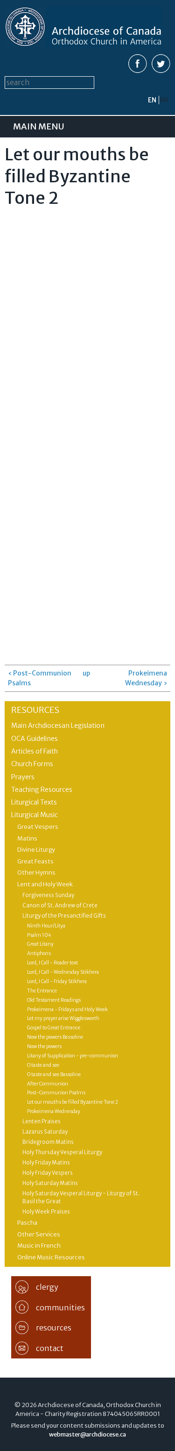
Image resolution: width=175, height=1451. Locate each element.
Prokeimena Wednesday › (146, 678)
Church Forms (32, 764)
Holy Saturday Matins (50, 1183)
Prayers (23, 777)
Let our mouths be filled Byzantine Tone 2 (72, 1102)
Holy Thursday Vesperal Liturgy (62, 1152)
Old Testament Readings (54, 1000)
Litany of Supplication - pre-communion (72, 1056)
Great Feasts (35, 861)
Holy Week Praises (46, 1211)
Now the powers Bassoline (55, 1037)
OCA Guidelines (34, 738)
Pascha (27, 1222)
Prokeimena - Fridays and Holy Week (67, 1009)
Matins (27, 838)
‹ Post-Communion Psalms (39, 678)
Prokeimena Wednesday (53, 1111)
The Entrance (42, 991)
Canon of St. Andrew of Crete (60, 905)
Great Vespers (37, 826)
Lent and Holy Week (45, 884)
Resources (35, 709)
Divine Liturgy (36, 849)
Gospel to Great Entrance (53, 1028)
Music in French (39, 1245)
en (152, 100)
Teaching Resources (41, 789)
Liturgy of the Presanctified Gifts (64, 915)
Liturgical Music (34, 815)
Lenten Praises (41, 1121)
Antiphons (39, 953)
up (86, 673)
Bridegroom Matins (48, 1142)
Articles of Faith (34, 751)
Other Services (38, 1234)
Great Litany (40, 944)
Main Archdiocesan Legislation (58, 725)
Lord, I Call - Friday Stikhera (57, 981)
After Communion (47, 1084)
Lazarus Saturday (45, 1131)
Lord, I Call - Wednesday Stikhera (63, 972)
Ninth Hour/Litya (46, 926)
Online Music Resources (51, 1257)
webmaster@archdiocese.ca (87, 1434)
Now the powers (44, 1046)
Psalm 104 (39, 935)
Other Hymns (36, 872)
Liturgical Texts (34, 802)
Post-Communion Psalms (56, 1093)
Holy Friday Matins (46, 1162)
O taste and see (43, 1065)
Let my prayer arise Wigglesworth (63, 1018)
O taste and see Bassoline (54, 1074)
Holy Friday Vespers (47, 1173)
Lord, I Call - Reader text (52, 963)
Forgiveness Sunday (48, 895)
